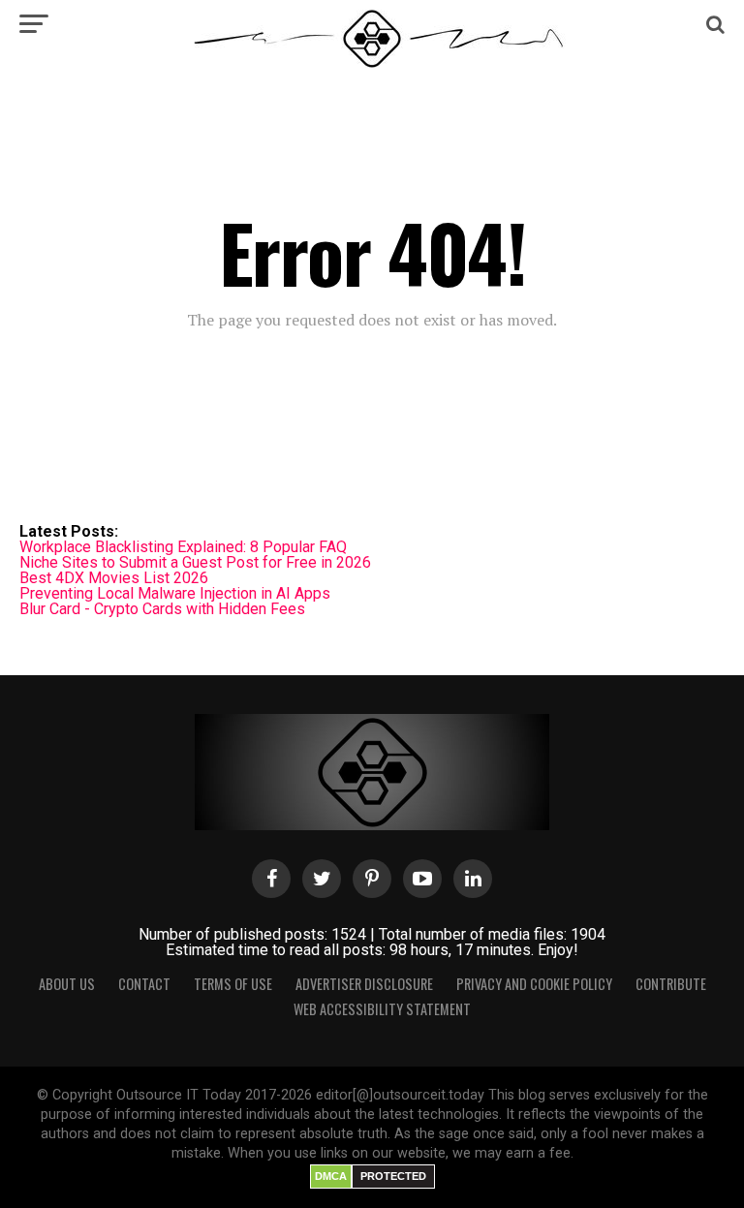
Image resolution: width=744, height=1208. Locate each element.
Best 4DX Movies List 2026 (113, 578)
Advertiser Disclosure (364, 984)
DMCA (331, 1176)
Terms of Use (233, 984)
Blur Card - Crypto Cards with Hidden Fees (162, 609)
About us (67, 984)
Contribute (671, 984)
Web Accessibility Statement (382, 1009)
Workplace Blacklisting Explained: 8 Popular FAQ (183, 547)
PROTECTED (393, 1176)
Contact (144, 984)
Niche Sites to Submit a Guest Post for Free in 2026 (195, 562)
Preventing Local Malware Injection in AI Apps (174, 593)
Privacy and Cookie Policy (534, 984)
